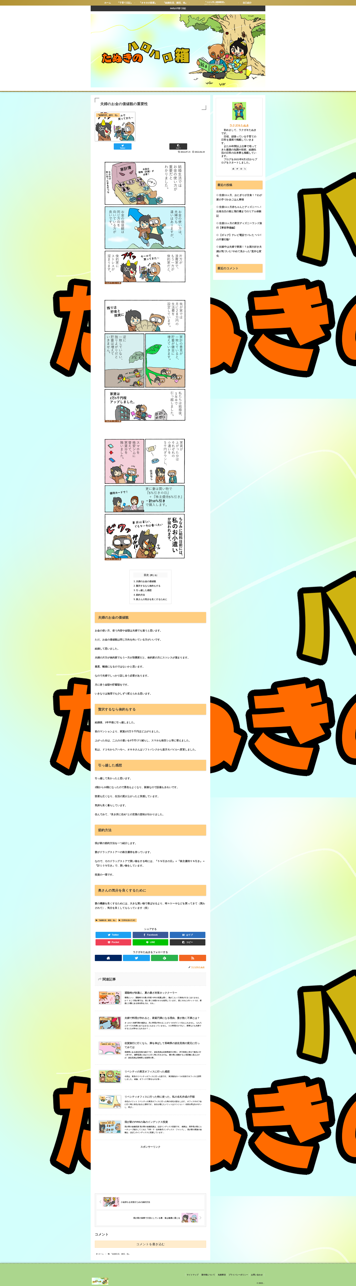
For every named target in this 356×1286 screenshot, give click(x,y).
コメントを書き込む (150, 1244)
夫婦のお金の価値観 (146, 581)
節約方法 (140, 595)
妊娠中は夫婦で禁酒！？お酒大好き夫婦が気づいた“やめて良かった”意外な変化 (239, 251)
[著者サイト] (108, 958)
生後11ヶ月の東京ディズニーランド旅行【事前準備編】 (239, 225)
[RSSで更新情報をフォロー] (192, 958)
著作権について (208, 1275)
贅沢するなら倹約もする (148, 585)
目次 (146, 575)
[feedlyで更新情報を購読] (164, 958)
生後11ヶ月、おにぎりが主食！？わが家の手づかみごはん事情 (239, 197)
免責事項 (222, 1275)
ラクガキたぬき (239, 125)
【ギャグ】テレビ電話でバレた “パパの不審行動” (238, 237)
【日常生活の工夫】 (128, 920)
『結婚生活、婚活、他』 (107, 920)
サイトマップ (192, 1275)
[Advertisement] (150, 1168)
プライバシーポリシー (238, 1275)
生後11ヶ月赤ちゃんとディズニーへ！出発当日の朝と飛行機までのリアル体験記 (239, 211)
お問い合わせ (257, 1275)
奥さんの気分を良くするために (151, 599)
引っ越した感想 (144, 590)
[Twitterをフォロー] (136, 958)
